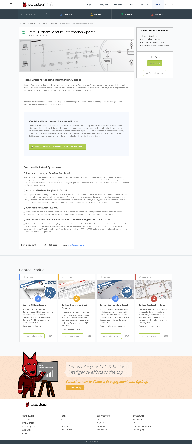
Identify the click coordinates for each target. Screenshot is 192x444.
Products (32, 24)
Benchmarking (138, 419)
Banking (54, 24)
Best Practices (102, 430)
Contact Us (144, 4)
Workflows (43, 24)
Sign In (157, 4)
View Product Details (34, 336)
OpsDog (34, 4)
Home (22, 24)
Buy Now (156, 63)
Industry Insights (66, 423)
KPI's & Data (101, 419)
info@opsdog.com (76, 245)
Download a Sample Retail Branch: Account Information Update (59, 147)
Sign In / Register (66, 430)
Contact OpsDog (74, 388)
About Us (64, 419)
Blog (131, 4)
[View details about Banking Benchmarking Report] (115, 289)
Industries (104, 4)
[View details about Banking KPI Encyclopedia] (38, 289)
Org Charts (100, 423)
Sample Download (156, 73)
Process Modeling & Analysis (143, 426)
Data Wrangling (138, 430)
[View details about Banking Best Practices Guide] (153, 289)
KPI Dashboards (138, 423)
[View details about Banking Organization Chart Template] (76, 289)
